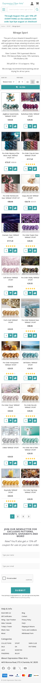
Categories (6, 639)
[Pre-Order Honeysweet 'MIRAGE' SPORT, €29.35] (10, 350)
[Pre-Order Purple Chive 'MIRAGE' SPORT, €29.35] (30, 223)
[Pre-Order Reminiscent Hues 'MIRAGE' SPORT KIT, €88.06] (10, 183)
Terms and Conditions (29, 630)
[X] (20, 668)
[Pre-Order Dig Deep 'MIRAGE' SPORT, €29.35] (30, 478)
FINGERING (5, 653)
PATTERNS (32, 647)
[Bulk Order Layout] (38, 82)
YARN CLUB (33, 643)
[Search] (37, 9)
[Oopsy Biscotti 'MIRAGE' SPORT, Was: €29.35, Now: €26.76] (30, 183)
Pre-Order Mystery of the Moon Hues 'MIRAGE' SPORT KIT (10, 155)
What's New (5, 630)
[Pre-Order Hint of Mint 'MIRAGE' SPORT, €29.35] (30, 435)
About (3, 633)
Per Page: (20, 78)
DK (16, 647)
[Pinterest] (9, 668)
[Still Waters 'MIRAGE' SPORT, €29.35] (30, 350)
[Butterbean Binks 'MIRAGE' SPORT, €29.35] (30, 101)
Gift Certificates (6, 616)
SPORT (17, 643)
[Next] (28, 516)
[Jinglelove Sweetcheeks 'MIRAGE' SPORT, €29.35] (10, 101)
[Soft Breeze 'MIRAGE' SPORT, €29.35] (10, 265)
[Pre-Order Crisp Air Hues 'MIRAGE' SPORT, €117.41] (30, 141)
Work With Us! (6, 613)
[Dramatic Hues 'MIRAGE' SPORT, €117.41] (10, 223)
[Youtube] (25, 668)
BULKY (17, 653)
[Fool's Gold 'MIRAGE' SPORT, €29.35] (10, 308)
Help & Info (6, 608)
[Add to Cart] (10, 126)
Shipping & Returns (28, 627)
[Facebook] (3, 668)
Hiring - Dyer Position (8, 620)
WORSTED (18, 650)
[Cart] (37, 3)
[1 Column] (27, 82)
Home (3, 26)
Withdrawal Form (27, 633)
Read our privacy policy (22, 597)
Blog (23, 613)
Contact (24, 616)
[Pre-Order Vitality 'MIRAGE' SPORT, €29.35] (30, 265)
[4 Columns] (32, 82)
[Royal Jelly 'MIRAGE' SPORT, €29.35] (10, 478)
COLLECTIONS (6, 643)
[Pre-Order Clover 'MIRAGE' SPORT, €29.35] (10, 393)
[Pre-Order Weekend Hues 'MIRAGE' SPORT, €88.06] (30, 308)
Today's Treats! (6, 627)
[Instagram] (14, 668)
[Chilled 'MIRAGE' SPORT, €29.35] (10, 435)
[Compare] (15, 126)
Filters (22, 87)
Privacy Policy (26, 620)
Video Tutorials (6, 623)
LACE (3, 650)
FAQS (24, 623)
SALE (3, 647)
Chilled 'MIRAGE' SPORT (11, 448)
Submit (20, 590)
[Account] (32, 3)
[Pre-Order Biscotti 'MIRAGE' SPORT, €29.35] (30, 393)
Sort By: (4, 78)
